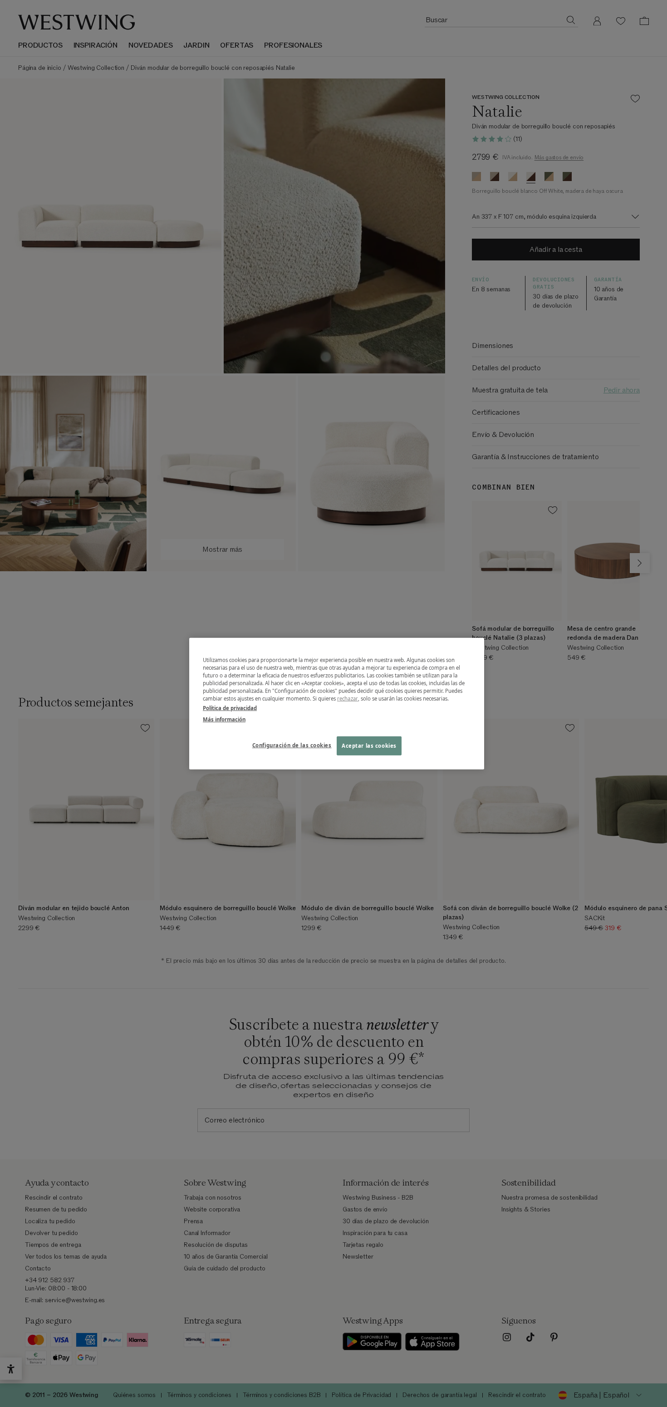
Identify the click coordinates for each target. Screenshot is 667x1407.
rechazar (347, 698)
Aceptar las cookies (369, 745)
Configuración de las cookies (292, 745)
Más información (224, 719)
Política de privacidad (230, 708)
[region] (336, 703)
